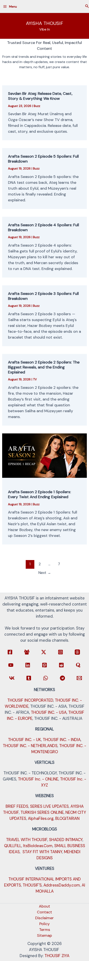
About (44, 906)
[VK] (11, 678)
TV (35, 379)
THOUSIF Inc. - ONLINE (38, 779)
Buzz (37, 106)
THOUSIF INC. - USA (49, 712)
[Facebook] (9, 652)
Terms (44, 929)
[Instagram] (60, 652)
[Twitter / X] (43, 652)
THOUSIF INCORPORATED (30, 700)
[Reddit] (61, 665)
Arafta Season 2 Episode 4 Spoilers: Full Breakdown (43, 227)
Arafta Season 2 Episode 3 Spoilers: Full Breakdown (43, 296)
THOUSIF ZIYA (56, 955)
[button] (87, 6)
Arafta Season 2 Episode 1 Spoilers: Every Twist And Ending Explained (39, 494)
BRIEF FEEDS (17, 806)
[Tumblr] (28, 678)
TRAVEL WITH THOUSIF (26, 839)
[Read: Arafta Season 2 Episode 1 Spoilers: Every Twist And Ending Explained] (44, 455)
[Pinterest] (44, 665)
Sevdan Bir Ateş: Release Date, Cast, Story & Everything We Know (40, 96)
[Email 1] (79, 678)
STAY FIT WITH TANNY (42, 851)
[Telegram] (62, 678)
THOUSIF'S (32, 885)
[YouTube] (10, 665)
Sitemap (44, 935)
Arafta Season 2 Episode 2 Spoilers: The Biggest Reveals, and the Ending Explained (43, 367)
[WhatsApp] (45, 678)
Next (44, 572)
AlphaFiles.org (41, 818)
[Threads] (77, 652)
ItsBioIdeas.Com (37, 845)
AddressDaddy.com (61, 885)
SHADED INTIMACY (66, 839)
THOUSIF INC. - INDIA (62, 739)
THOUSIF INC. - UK (24, 739)
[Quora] (78, 665)
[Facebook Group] (26, 652)
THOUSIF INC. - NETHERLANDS (30, 745)
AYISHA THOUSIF (44, 23)
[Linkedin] (27, 665)
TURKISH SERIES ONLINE (42, 812)
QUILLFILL (12, 845)
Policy (44, 923)
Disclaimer (44, 918)
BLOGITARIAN (67, 818)
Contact (44, 912)
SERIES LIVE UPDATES (49, 806)
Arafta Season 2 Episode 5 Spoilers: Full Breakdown (43, 159)
